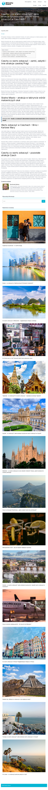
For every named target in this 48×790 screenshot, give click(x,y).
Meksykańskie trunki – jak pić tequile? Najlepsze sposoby (16, 547)
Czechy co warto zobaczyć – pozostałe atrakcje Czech (15, 56)
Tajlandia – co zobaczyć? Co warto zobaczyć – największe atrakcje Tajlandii (21, 395)
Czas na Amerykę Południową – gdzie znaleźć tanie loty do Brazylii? (19, 510)
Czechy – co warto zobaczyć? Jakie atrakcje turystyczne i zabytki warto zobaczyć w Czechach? (23, 585)
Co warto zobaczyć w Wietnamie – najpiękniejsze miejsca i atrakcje (19, 320)
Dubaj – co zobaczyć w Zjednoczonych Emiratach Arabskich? (17, 283)
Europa (2, 33)
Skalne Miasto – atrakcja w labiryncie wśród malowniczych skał (17, 53)
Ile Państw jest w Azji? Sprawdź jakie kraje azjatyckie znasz (17, 358)
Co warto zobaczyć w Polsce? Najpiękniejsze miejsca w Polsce (18, 661)
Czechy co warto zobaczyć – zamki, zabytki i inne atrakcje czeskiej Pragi (19, 51)
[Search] (43, 201)
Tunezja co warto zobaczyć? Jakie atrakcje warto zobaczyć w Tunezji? (20, 736)
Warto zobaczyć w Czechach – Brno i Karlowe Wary (14, 55)
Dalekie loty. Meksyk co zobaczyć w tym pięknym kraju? (16, 699)
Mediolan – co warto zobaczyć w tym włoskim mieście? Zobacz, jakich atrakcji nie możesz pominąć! (23, 471)
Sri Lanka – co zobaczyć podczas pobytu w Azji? (14, 774)
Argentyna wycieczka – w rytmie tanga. (12, 245)
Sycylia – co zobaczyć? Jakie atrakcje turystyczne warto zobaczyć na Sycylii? (21, 433)
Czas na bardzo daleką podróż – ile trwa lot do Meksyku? (16, 624)
